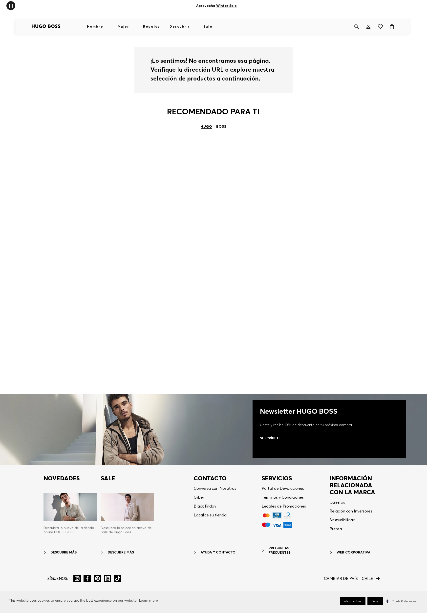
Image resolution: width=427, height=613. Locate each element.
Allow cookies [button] (352, 601)
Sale (208, 26)
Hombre (95, 26)
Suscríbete (270, 438)
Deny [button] (375, 601)
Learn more (148, 600)
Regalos (151, 26)
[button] (401, 601)
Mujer (123, 26)
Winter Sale (226, 5)
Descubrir (180, 26)
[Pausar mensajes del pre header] (11, 5)
